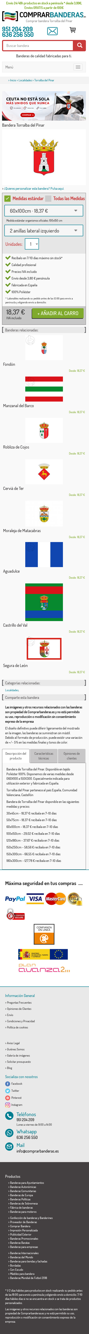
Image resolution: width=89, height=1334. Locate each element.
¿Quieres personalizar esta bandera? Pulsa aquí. (34, 188)
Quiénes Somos (15, 1049)
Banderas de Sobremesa (24, 1203)
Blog (9, 1068)
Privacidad (29, 1021)
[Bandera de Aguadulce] (44, 554)
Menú (9, 67)
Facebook (16, 1083)
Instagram (16, 1104)
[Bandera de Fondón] (44, 347)
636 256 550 (18, 34)
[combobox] (43, 210)
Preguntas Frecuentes (19, 1002)
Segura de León (15, 665)
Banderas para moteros (23, 1211)
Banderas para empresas (24, 1247)
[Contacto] (52, 31)
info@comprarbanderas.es (38, 1151)
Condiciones (14, 1021)
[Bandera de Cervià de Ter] (44, 471)
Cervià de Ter (13, 488)
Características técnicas (43, 755)
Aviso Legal (13, 1043)
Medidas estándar (28, 198)
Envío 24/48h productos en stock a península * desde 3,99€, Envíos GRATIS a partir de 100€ (44, 5)
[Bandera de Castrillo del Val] (44, 602)
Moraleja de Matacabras (22, 530)
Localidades (25, 80)
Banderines (46, 1218)
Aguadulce (11, 571)
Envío (10, 1015)
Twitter (14, 1090)
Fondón (9, 364)
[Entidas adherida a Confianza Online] (44, 934)
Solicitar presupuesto (19, 1061)
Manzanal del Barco (18, 405)
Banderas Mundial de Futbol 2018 (28, 1278)
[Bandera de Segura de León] (44, 648)
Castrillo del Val (15, 625)
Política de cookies (17, 1027)
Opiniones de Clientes (19, 1008)
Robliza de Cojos (16, 447)
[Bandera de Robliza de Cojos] (44, 430)
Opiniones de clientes (72, 755)
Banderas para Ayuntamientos (27, 1182)
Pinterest (16, 1097)
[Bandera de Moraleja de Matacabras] (44, 514)
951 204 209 (17, 29)
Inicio (13, 80)
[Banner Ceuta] (44, 106)
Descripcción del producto (15, 755)
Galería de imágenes (18, 1055)
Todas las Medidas (69, 198)
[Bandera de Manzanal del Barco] (44, 389)
